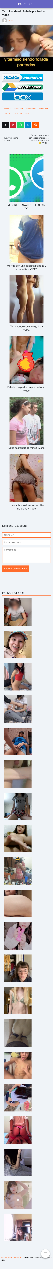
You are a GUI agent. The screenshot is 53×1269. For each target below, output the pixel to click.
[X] (5, 125)
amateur (7, 108)
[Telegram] (28, 125)
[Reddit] (35, 125)
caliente (7, 113)
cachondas (31, 108)
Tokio (10, 20)
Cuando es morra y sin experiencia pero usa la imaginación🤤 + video (39, 139)
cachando (19, 108)
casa (27, 113)
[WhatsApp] (20, 125)
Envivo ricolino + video (12, 139)
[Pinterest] (13, 125)
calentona (43, 108)
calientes (18, 113)
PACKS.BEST (26, 4)
